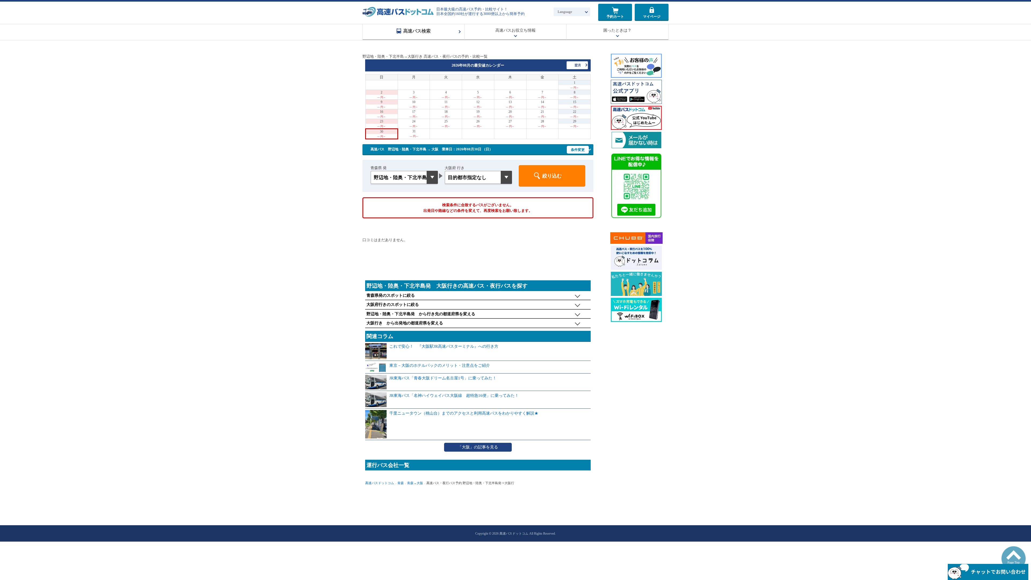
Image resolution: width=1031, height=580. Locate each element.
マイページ (651, 17)
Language (565, 12)
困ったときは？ (617, 30)
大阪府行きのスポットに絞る (392, 304)
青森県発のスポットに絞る (390, 295)
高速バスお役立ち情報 (515, 30)
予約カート (615, 17)
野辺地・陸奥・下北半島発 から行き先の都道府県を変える (420, 314)
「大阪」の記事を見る (478, 447)
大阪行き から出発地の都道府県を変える (404, 323)
